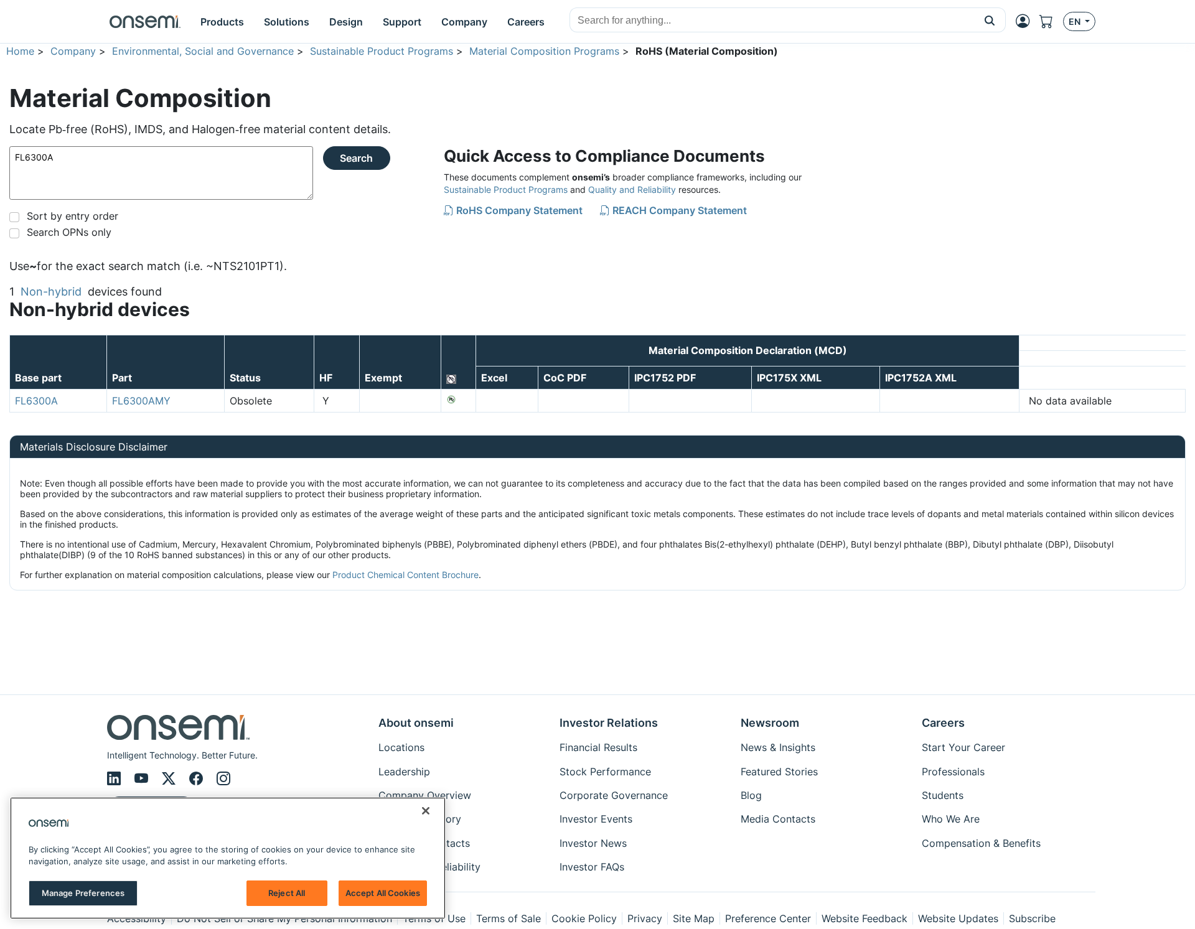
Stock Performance (605, 771)
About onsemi (416, 722)
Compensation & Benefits (981, 843)
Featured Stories (779, 771)
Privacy (644, 918)
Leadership (404, 771)
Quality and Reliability (632, 189)
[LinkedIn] (115, 778)
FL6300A (36, 400)
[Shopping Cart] (1051, 21)
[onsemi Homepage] (145, 22)
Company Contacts (424, 843)
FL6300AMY (141, 400)
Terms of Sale (508, 918)
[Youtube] (143, 778)
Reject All (286, 893)
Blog (751, 795)
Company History (419, 819)
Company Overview (424, 795)
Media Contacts (778, 819)
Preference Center (768, 918)
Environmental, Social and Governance (203, 51)
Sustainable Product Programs (381, 51)
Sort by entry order (72, 216)
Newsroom (770, 722)
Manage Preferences (83, 893)
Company (73, 51)
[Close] (425, 810)
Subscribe (1032, 918)
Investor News (593, 843)
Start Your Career (963, 747)
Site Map (694, 918)
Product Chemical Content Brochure (405, 574)
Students (942, 795)
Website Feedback (864, 918)
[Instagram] (223, 778)
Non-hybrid (51, 291)
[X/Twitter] (170, 778)
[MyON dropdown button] (1026, 21)
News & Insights (778, 747)
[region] (228, 858)
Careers (943, 722)
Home (20, 51)
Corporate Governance (614, 795)
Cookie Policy (584, 918)
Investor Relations (609, 722)
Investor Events (596, 819)
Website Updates (958, 918)
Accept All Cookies (382, 893)
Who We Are (951, 819)
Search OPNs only (69, 232)
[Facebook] (198, 778)
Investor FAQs (592, 867)
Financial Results (598, 747)
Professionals (953, 771)
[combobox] (772, 20)
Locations (401, 747)
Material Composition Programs (544, 51)
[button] (990, 19)
